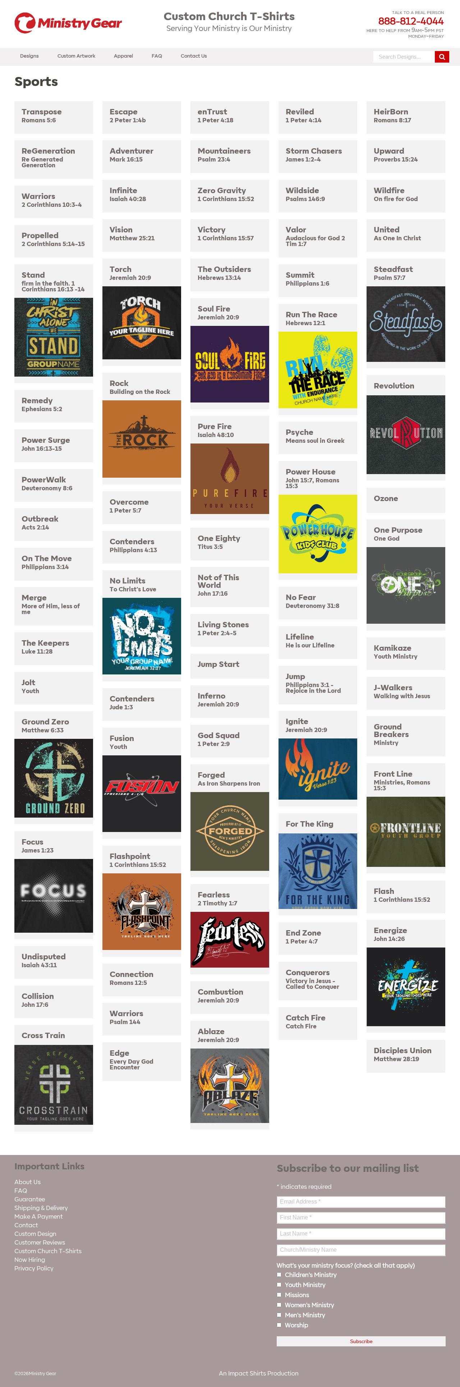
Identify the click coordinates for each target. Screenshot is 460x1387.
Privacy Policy (34, 1269)
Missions (297, 1295)
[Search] (442, 57)
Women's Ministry (309, 1305)
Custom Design (35, 1234)
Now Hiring (29, 1260)
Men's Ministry (305, 1315)
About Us (27, 1182)
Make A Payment (38, 1217)
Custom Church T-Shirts (48, 1251)
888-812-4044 (411, 21)
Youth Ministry (305, 1285)
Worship (296, 1325)
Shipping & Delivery (41, 1208)
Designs (29, 56)
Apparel (123, 56)
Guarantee (29, 1199)
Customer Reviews (39, 1243)
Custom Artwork (76, 56)
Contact (26, 1225)
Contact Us (194, 56)
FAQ (157, 56)
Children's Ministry (311, 1275)
